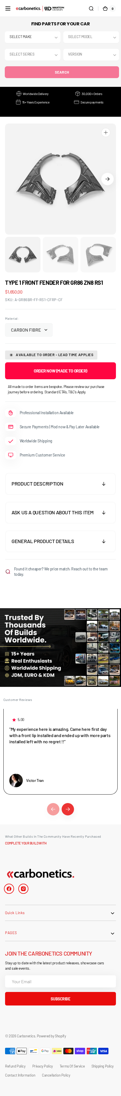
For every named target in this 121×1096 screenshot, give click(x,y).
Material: (12, 318)
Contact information (20, 1075)
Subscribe (60, 998)
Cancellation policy (56, 1075)
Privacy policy (42, 1066)
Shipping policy (102, 1066)
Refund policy (15, 1066)
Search (62, 72)
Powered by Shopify (51, 1036)
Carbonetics (26, 1036)
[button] (8, 8)
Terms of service (72, 1066)
